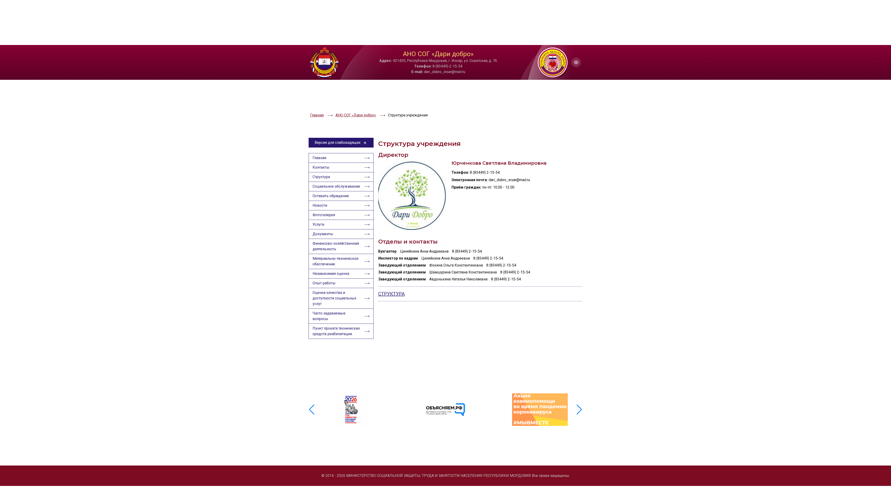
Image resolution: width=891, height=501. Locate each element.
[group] (351, 409)
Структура (321, 177)
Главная (319, 158)
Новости (320, 205)
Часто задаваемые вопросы (329, 316)
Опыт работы (324, 283)
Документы (323, 234)
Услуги (318, 224)
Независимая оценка (331, 273)
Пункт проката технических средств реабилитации (336, 331)
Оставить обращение (331, 196)
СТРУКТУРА (391, 294)
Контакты (321, 167)
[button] (579, 410)
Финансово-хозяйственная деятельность (336, 246)
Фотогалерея (324, 215)
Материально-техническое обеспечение (335, 261)
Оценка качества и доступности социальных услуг (334, 298)
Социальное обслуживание (336, 186)
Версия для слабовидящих (338, 142)
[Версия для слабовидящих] (576, 62)
